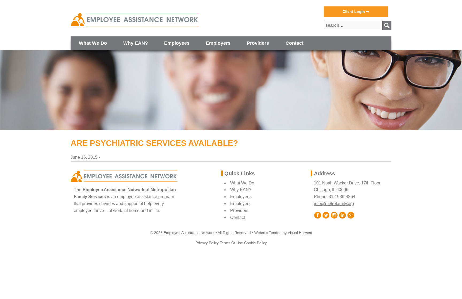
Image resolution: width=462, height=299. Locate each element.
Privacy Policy (207, 243)
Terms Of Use (231, 243)
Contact (294, 43)
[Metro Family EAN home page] (135, 20)
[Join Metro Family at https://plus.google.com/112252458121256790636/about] (350, 215)
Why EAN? (135, 43)
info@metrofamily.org (334, 203)
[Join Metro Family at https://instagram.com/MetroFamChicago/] (334, 215)
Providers (258, 43)
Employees (177, 43)
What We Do (93, 43)
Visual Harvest (300, 232)
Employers (218, 43)
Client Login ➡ (355, 11)
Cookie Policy (255, 243)
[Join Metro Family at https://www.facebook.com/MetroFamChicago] (317, 215)
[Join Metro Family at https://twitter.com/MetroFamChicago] (325, 215)
